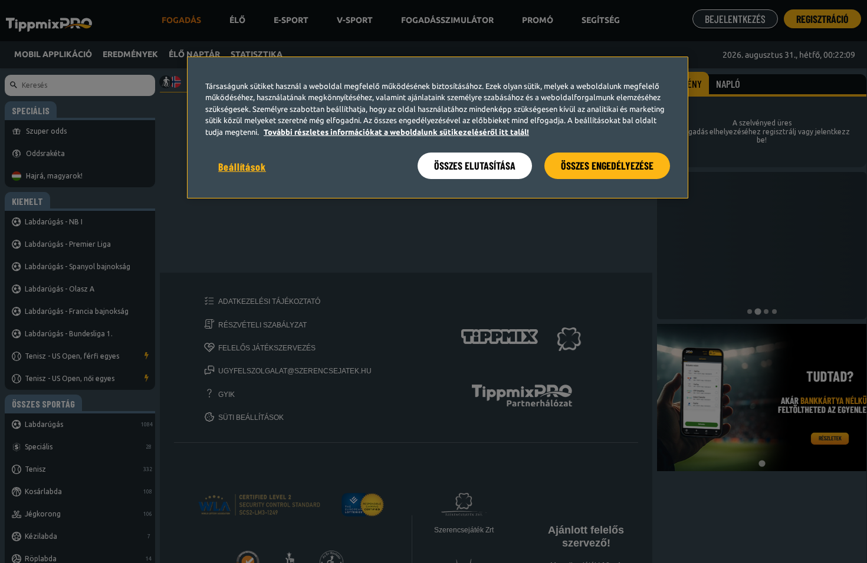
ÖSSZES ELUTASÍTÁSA (474, 165)
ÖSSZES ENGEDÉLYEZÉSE (607, 165)
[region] (437, 128)
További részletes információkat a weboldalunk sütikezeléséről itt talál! (396, 132)
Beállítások (242, 166)
